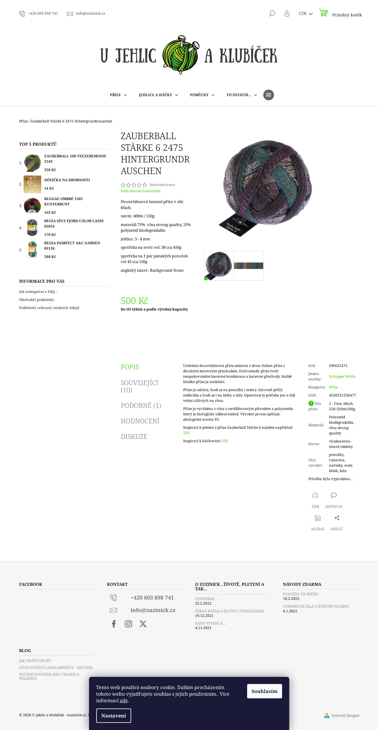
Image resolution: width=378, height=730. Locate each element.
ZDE (186, 432)
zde (124, 700)
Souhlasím (265, 691)
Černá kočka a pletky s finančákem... (230, 611)
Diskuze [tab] (134, 436)
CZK (303, 13)
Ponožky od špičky (300, 594)
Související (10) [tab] (139, 386)
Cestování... (206, 599)
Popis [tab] (130, 366)
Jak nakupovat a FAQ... (38, 291)
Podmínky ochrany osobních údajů (49, 307)
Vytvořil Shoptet (345, 715)
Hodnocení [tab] (140, 420)
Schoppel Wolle (342, 376)
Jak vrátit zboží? (35, 661)
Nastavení (113, 715)
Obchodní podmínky (36, 299)
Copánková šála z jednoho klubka (316, 606)
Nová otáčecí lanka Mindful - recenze (56, 667)
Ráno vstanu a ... (211, 623)
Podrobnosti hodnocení (140, 191)
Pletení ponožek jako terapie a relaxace (49, 676)
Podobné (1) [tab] (141, 405)
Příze (333, 387)
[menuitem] (118, 95)
